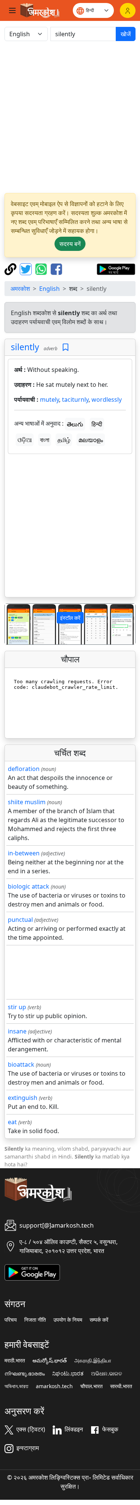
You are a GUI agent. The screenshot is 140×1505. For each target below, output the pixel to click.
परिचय (10, 1319)
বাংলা (44, 440)
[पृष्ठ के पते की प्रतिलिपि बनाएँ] (11, 268)
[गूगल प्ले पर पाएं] (116, 268)
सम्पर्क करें (99, 1319)
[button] (14, 624)
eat (12, 1122)
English (49, 288)
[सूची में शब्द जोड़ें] (65, 347)
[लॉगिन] (128, 10)
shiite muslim (27, 802)
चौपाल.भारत (91, 1386)
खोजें (126, 34)
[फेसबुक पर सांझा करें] (56, 268)
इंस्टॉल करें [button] (70, 617)
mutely (49, 399)
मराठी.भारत (14, 1360)
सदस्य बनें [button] (70, 244)
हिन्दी (96, 424)
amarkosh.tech (54, 1386)
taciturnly (75, 399)
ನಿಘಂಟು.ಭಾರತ (68, 1373)
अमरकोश (20, 288)
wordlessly (106, 399)
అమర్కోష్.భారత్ (49, 1360)
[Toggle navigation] (12, 10)
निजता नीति (35, 1319)
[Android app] (32, 1272)
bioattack (21, 1064)
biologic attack (28, 886)
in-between (24, 853)
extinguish (22, 1098)
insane (17, 1031)
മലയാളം (90, 440)
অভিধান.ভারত (16, 1386)
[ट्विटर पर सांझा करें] (27, 268)
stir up (17, 1007)
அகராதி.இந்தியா (92, 1360)
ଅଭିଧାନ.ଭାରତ (106, 1373)
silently (25, 347)
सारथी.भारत (121, 1386)
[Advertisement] (70, 117)
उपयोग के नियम (67, 1319)
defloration (24, 769)
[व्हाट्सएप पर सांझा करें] (42, 268)
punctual (20, 919)
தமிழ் (63, 440)
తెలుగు (75, 424)
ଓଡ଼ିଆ (25, 440)
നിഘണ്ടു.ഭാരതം (24, 1373)
